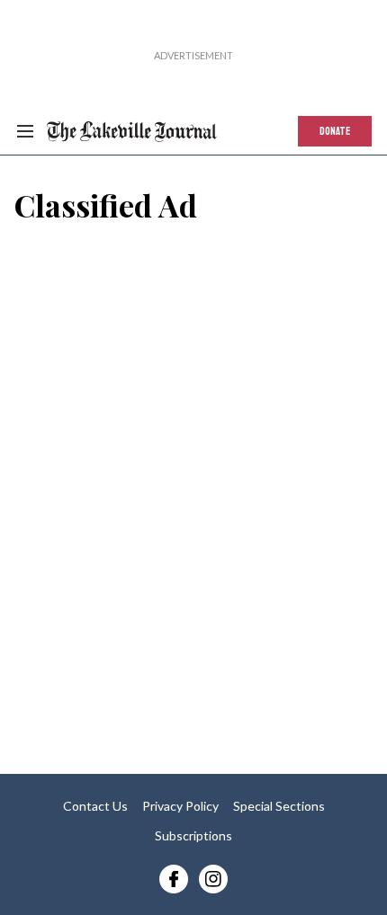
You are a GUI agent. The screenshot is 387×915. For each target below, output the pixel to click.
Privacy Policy (180, 805)
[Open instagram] (213, 879)
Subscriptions (193, 835)
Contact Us (95, 805)
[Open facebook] (173, 879)
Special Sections (279, 805)
